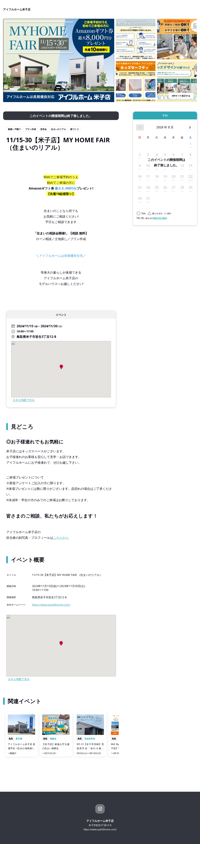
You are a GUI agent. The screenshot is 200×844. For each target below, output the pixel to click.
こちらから (61, 537)
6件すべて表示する (181, 96)
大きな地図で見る (24, 400)
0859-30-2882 (159, 218)
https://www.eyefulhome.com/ (51, 605)
